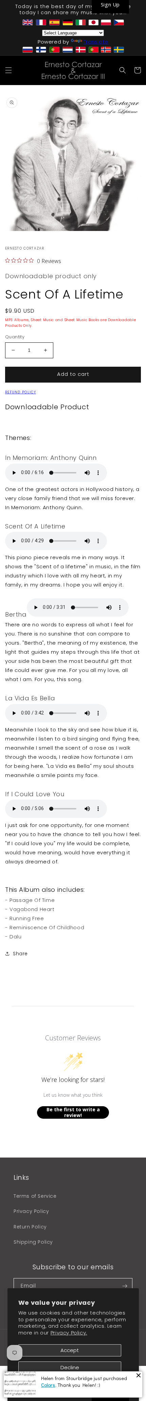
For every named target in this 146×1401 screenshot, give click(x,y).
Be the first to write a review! (73, 1112)
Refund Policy (20, 392)
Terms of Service (35, 1196)
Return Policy (30, 1226)
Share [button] (20, 953)
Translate (96, 41)
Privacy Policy (31, 1211)
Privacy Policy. (69, 1332)
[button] (8, 70)
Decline (69, 1367)
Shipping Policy (33, 1242)
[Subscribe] (124, 1286)
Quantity (14, 337)
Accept (69, 1350)
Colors (48, 1385)
